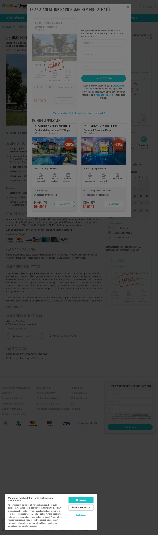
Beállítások (81, 515)
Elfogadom (81, 500)
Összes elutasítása (81, 507)
